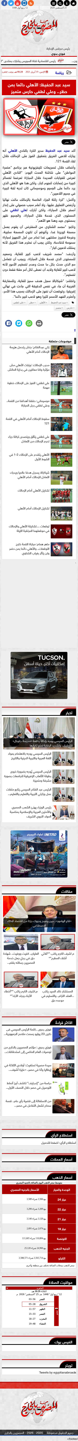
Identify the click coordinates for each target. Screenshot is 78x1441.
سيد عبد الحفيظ (57, 150)
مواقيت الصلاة (60, 1282)
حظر (31, 302)
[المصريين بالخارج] (39, 676)
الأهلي (12, 150)
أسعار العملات (61, 1158)
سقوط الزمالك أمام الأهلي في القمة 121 (27, 420)
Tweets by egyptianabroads (57, 1372)
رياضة (59, 72)
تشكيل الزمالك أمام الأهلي (33, 508)
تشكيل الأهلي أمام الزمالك (33, 490)
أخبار (69, 712)
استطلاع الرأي (61, 1134)
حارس (70, 308)
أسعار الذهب (62, 1176)
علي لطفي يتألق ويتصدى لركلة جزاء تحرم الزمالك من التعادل (28, 438)
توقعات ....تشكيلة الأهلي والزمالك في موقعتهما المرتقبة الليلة (29, 528)
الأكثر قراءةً (63, 1022)
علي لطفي (18, 209)
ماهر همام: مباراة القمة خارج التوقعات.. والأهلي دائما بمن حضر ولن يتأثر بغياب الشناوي (29, 548)
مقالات (66, 891)
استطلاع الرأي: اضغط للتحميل (58, 1142)
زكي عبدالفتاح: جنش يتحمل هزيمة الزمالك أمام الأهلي (29, 349)
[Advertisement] (39, 606)
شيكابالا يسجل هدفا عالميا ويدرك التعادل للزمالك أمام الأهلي (29, 474)
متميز (58, 308)
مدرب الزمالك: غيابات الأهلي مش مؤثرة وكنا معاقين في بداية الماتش (28, 367)
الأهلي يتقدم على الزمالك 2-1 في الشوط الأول (29, 456)
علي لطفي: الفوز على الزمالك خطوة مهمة (28, 385)
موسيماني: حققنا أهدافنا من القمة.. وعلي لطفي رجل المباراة (27, 403)
